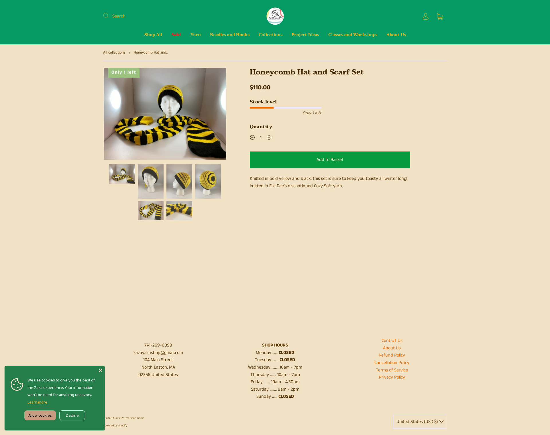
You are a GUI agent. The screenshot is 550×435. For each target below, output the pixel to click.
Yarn (195, 35)
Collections (270, 35)
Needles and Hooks (230, 35)
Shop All (153, 35)
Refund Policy (392, 355)
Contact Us (392, 340)
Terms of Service (392, 370)
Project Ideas (305, 35)
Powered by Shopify (115, 426)
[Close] (100, 370)
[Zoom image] (165, 115)
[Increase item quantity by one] (269, 138)
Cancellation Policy (391, 362)
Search (118, 16)
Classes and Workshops (352, 35)
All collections (114, 52)
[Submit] (109, 15)
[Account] (426, 16)
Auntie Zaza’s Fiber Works (128, 418)
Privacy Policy (392, 377)
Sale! (176, 35)
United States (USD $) (417, 421)
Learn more (37, 402)
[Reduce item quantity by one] (252, 138)
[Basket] (440, 16)
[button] (116, 115)
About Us (396, 35)
